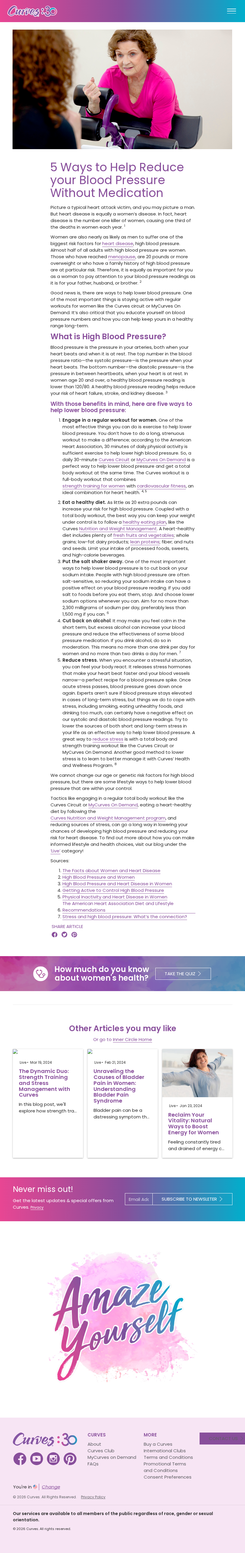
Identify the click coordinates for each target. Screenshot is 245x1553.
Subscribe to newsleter (189, 1199)
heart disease (117, 243)
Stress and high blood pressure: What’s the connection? (124, 916)
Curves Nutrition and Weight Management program (108, 818)
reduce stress (108, 739)
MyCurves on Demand (112, 1457)
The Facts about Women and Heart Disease (111, 870)
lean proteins (145, 542)
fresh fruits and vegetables (143, 535)
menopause (121, 256)
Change (51, 1487)
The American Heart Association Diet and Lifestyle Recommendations (118, 906)
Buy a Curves (158, 1444)
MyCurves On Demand (161, 459)
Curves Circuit (114, 459)
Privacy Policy (93, 1496)
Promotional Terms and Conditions (165, 1467)
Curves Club (101, 1450)
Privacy (37, 1207)
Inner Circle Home (132, 1039)
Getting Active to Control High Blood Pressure (113, 890)
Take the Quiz (180, 973)
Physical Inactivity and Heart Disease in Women (114, 897)
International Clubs (165, 1450)
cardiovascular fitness (161, 486)
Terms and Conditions (168, 1457)
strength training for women (93, 486)
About (94, 1444)
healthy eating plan (144, 522)
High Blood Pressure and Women (98, 877)
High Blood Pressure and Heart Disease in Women (117, 884)
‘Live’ (55, 851)
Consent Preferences (168, 1477)
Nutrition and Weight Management (118, 528)
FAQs (93, 1464)
